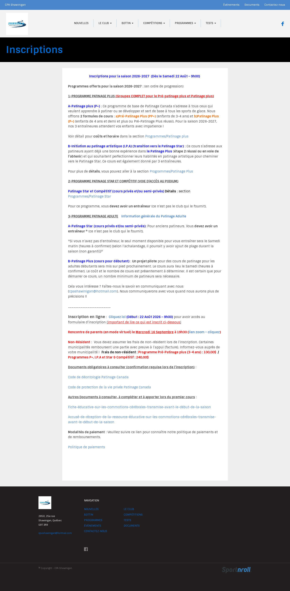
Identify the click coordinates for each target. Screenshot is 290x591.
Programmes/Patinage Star (89, 196)
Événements (231, 4)
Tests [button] (210, 23)
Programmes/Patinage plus (166, 136)
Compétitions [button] (153, 23)
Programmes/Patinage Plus (171, 171)
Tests (127, 520)
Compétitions (133, 514)
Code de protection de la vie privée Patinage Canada (109, 387)
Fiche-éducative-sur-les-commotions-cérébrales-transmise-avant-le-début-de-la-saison (139, 407)
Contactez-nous (274, 4)
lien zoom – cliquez (204, 332)
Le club (129, 509)
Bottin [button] (126, 23)
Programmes (93, 520)
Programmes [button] (184, 23)
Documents (251, 4)
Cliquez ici (117, 317)
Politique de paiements (86, 447)
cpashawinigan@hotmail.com (93, 291)
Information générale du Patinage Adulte (153, 216)
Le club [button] (104, 23)
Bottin (88, 514)
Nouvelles (81, 23)
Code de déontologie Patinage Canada (98, 377)
